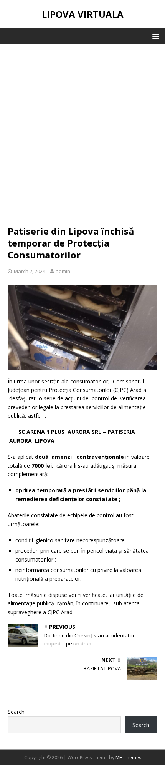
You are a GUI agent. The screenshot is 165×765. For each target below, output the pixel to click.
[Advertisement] (82, 138)
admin (63, 271)
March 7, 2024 (29, 271)
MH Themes (128, 757)
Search (16, 711)
